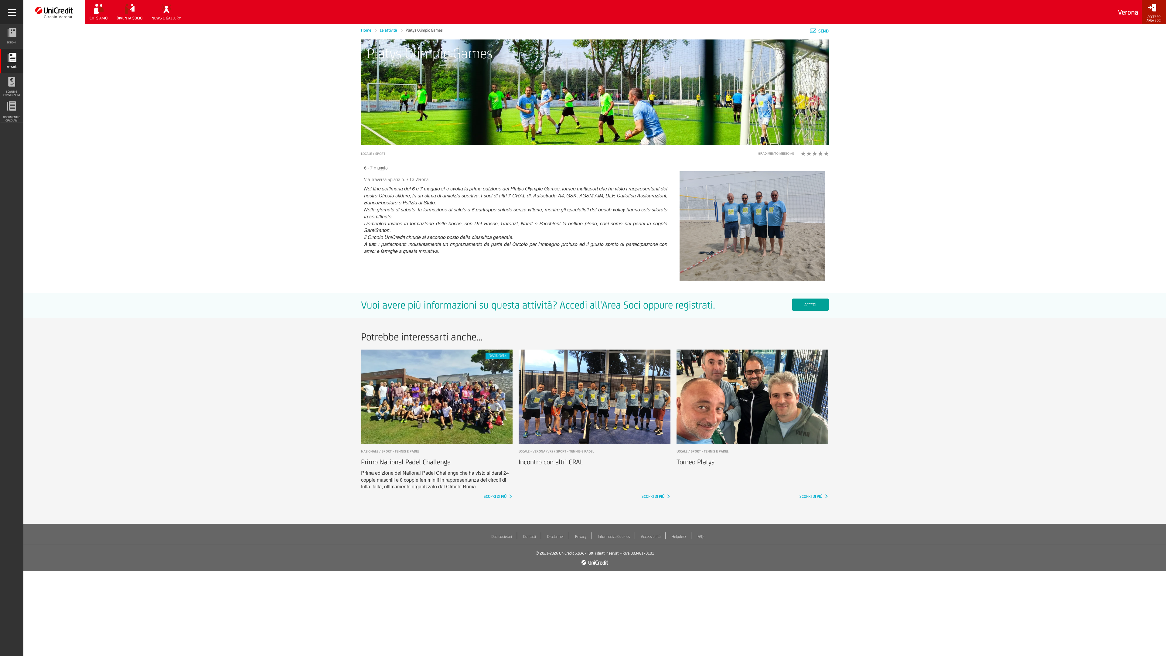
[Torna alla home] (54, 12)
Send (823, 31)
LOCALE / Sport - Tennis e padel (702, 451)
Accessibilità (650, 536)
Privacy (581, 536)
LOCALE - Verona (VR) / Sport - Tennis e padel (556, 451)
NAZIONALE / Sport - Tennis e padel (390, 451)
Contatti (529, 536)
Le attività (389, 30)
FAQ (700, 536)
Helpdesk (679, 536)
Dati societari (501, 536)
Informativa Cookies (614, 536)
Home (366, 30)
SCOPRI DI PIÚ (495, 496)
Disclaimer (555, 536)
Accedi (810, 304)
